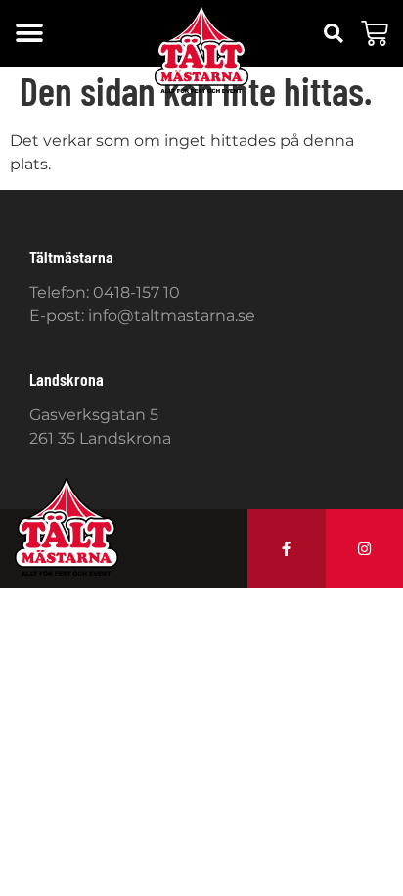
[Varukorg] (374, 33)
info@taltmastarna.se (171, 316)
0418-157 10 (136, 292)
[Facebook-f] (286, 548)
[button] (29, 34)
